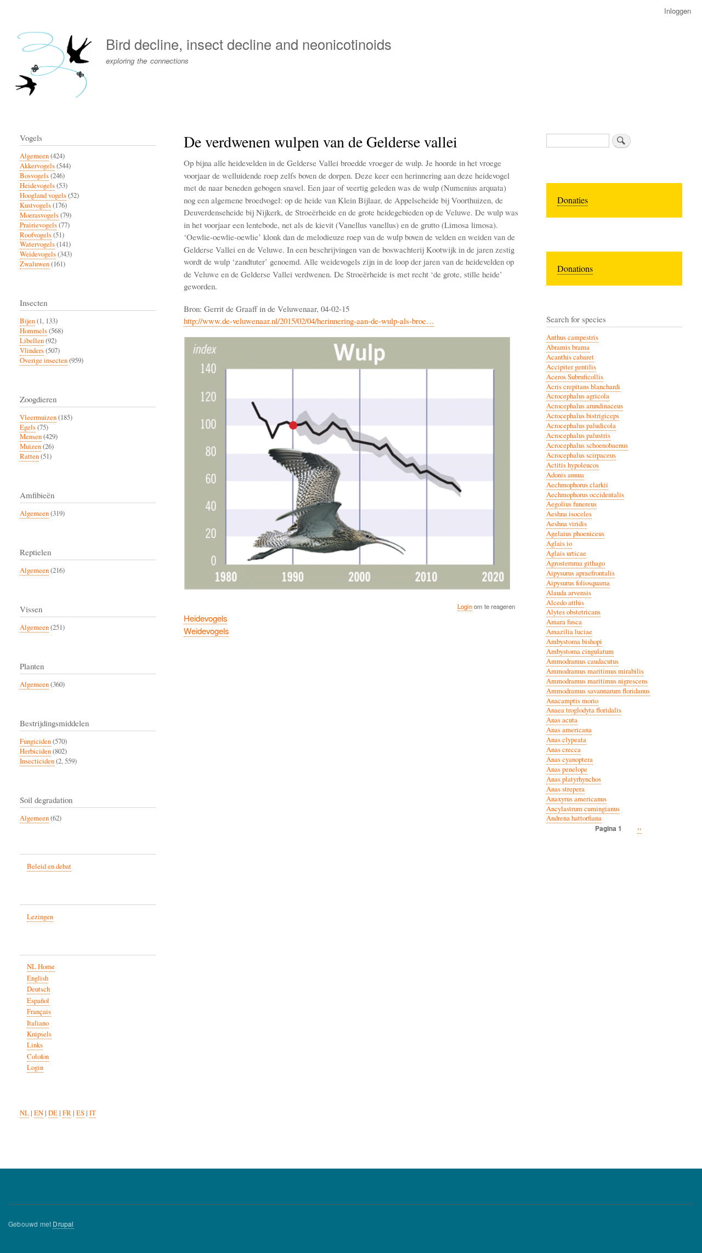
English (37, 978)
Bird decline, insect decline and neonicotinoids (249, 44)
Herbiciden (35, 751)
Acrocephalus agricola (577, 396)
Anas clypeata (566, 739)
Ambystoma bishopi (574, 641)
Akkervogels (37, 165)
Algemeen (34, 156)
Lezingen (40, 916)
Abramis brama (568, 347)
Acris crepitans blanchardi (583, 386)
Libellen (32, 340)
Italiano (38, 1023)
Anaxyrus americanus (576, 799)
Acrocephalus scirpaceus (581, 455)
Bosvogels (34, 175)
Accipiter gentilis (571, 367)
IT (92, 1113)
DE (53, 1113)
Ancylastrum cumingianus (583, 808)
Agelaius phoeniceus (575, 533)
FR (67, 1113)
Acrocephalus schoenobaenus (587, 445)
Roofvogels (36, 235)
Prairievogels (38, 225)
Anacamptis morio (572, 700)
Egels (28, 427)
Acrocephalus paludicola (581, 425)
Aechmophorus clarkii (577, 484)
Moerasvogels (39, 215)
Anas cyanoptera (569, 759)
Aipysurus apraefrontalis (580, 573)
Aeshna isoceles (569, 514)
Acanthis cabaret (570, 357)
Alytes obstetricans (573, 612)
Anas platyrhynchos (573, 779)
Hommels (33, 330)
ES (80, 1113)
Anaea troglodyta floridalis (583, 710)
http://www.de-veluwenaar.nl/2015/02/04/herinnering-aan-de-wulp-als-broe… (309, 320)
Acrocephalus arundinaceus (584, 406)
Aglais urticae (566, 553)
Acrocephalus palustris (578, 435)
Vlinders (32, 350)
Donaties (572, 200)
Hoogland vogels (43, 195)
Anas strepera (565, 789)
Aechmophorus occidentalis (585, 494)
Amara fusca (564, 622)
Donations (575, 268)
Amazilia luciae (569, 631)
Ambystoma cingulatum (580, 651)
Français (39, 1011)
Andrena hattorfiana (574, 818)
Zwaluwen (34, 264)
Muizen (30, 446)
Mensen (31, 436)
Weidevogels (206, 630)
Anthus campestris (572, 337)
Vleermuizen (38, 417)
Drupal (63, 1223)
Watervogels (37, 244)
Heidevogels (205, 618)
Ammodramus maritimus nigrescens (597, 681)
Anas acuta (562, 720)
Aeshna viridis (566, 523)
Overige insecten (43, 360)
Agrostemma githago (575, 563)
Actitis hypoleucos (572, 465)
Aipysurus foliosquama (578, 583)
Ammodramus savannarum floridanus (598, 691)
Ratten (29, 456)
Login (464, 606)
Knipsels (39, 1034)
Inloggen (677, 10)
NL (24, 1113)
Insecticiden (37, 761)
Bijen (27, 321)
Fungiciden (35, 741)
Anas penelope (566, 769)
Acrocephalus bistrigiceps (582, 415)
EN (38, 1113)
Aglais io (559, 543)
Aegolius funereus (571, 504)
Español (38, 1000)
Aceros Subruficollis (574, 376)
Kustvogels (35, 205)
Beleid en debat (49, 866)
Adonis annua (565, 475)
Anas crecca (563, 749)
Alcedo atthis (565, 602)
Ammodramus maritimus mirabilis (595, 671)
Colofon (38, 1056)
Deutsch (38, 989)
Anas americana (569, 729)
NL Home (41, 966)
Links (35, 1045)
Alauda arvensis (568, 592)
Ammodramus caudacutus (582, 661)
